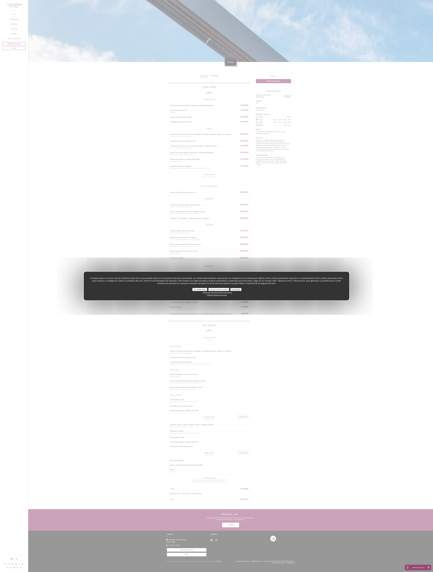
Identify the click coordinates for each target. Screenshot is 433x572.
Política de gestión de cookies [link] (217, 295)
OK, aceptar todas (200, 289)
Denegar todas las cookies (219, 289)
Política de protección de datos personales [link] (217, 292)
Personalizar (235, 289)
